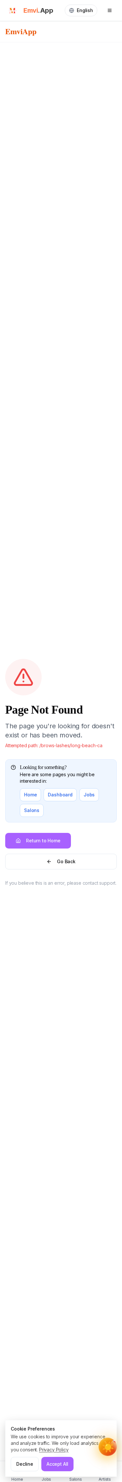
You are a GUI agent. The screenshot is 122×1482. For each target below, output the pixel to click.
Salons (31, 810)
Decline (24, 1464)
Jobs (89, 794)
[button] (107, 1447)
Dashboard (60, 794)
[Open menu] (109, 10)
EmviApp (20, 31)
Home (30, 794)
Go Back (66, 861)
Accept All (57, 1464)
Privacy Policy (54, 1449)
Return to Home (43, 840)
